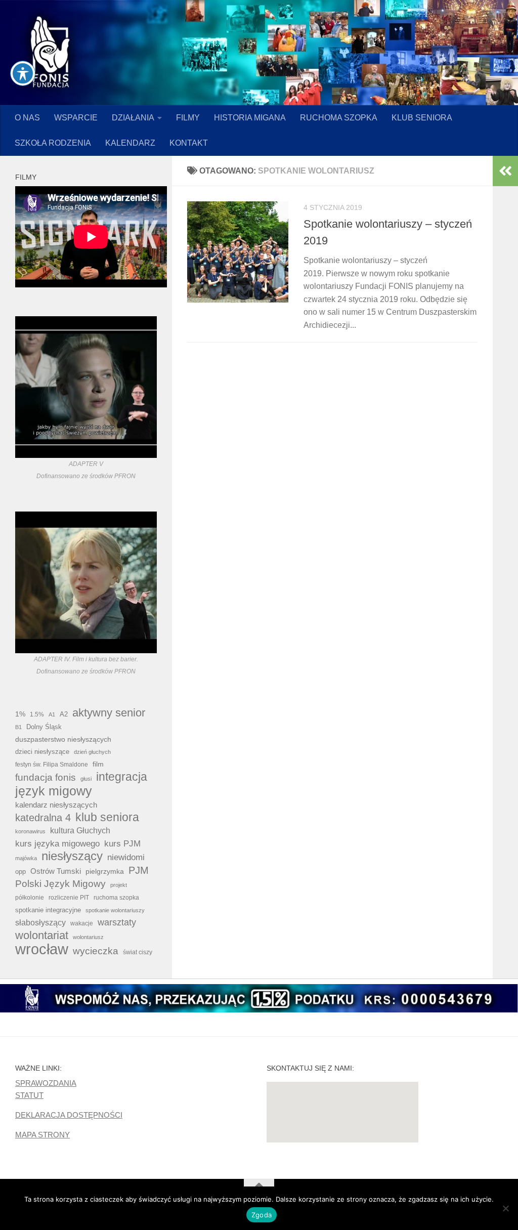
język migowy (53, 791)
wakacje (81, 923)
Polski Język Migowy (60, 883)
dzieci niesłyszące (42, 751)
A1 (52, 714)
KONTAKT (188, 143)
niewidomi (126, 857)
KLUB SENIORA (422, 117)
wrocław (41, 949)
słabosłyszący (40, 922)
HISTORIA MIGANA (250, 117)
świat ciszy (137, 952)
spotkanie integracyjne (48, 910)
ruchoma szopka (116, 897)
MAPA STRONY (42, 1134)
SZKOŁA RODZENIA (53, 143)
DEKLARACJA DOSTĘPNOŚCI (68, 1115)
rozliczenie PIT (69, 897)
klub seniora (107, 817)
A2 (64, 714)
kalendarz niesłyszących (56, 804)
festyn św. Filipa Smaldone (51, 764)
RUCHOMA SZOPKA (338, 117)
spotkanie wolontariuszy (115, 910)
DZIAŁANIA (133, 117)
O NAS (27, 117)
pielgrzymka (104, 871)
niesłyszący (72, 856)
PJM (138, 870)
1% (20, 714)
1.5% (37, 714)
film (98, 764)
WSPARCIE (76, 117)
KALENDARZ (130, 143)
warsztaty (117, 922)
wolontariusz (88, 937)
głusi (86, 779)
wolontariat (41, 935)
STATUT (29, 1095)
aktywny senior (108, 713)
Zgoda (261, 1215)
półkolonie (29, 897)
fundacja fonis (45, 777)
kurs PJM (122, 843)
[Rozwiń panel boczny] (505, 171)
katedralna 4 (43, 817)
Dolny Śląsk (44, 727)
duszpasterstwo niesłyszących (63, 739)
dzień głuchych (92, 752)
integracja (121, 777)
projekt (118, 885)
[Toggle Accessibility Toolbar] (23, 73)
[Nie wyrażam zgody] (505, 1208)
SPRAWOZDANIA (45, 1083)
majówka (26, 858)
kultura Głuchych (80, 830)
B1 (18, 727)
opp (20, 871)
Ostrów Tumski (55, 871)
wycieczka (95, 951)
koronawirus (30, 831)
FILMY (188, 117)
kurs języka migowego (57, 843)
